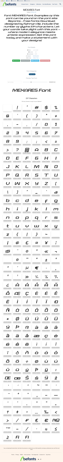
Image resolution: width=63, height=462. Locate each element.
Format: (31, 52)
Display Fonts (32, 74)
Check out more (26, 60)
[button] (60, 4)
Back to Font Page (45, 60)
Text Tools (54, 4)
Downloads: (30, 54)
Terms (12, 454)
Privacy (17, 454)
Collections (38, 4)
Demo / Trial (35, 57)
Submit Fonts (28, 0)
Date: (29, 50)
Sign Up (8, 0)
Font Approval (35, 454)
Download (16, 60)
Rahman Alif (33, 12)
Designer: (29, 56)
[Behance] (38, 459)
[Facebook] (40, 459)
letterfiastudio (36, 56)
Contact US (42, 454)
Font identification (46, 4)
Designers (32, 4)
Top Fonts (48, 454)
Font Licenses (27, 454)
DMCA (21, 454)
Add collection (35, 60)
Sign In (3, 0)
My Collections (21, 0)
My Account (14, 0)
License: (29, 57)
